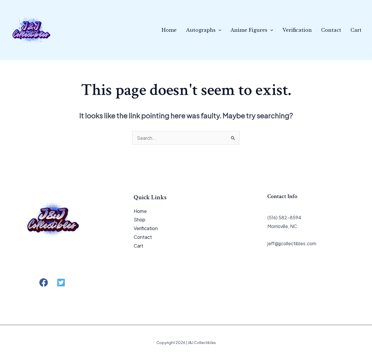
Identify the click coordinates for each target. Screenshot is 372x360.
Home (169, 30)
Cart (356, 30)
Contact (331, 30)
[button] (218, 30)
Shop (139, 219)
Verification (297, 30)
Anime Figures (248, 30)
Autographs (201, 30)
